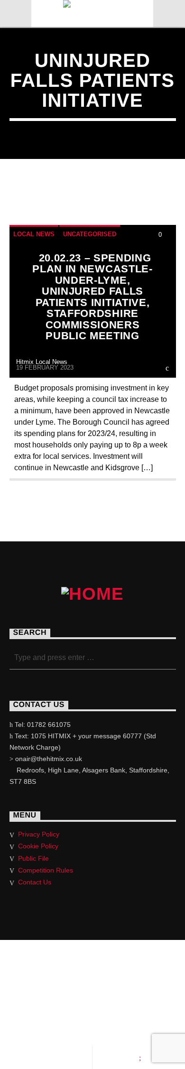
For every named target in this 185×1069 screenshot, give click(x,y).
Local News (34, 234)
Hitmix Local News (41, 361)
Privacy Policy (38, 834)
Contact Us (34, 882)
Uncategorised (89, 234)
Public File (33, 858)
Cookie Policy (38, 846)
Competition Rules (45, 870)
